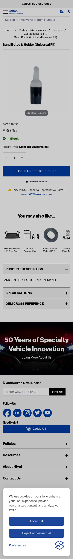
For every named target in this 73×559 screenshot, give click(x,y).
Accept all (37, 521)
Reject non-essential (36, 533)
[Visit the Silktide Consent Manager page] (59, 545)
